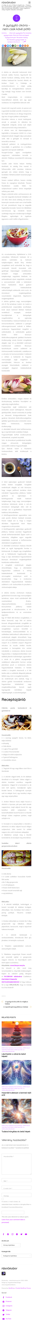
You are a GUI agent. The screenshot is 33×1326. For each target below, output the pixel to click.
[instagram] (12, 1234)
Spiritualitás (18, 1049)
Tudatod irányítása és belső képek (16, 1131)
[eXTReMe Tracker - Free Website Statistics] (3, 1275)
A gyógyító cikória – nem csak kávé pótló (16, 27)
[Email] (15, 46)
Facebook (8, 1297)
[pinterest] (8, 1234)
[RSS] (25, 46)
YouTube (8, 1319)
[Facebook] (3, 46)
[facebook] (3, 1234)
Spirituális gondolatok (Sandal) (12, 1048)
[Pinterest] (5, 46)
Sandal (4, 33)
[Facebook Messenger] (8, 46)
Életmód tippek (24, 35)
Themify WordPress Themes (23, 1288)
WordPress (11, 1288)
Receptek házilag (22, 37)
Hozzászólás (9, 1156)
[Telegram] (10, 46)
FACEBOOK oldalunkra (13, 976)
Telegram (8, 1310)
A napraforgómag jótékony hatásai (15, 1007)
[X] (13, 46)
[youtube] (26, 1234)
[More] (28, 46)
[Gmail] (18, 46)
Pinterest (8, 1301)
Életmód (16, 35)
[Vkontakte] (20, 46)
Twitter (7, 1314)
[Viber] (23, 46)
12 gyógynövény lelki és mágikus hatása (16, 1003)
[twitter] (21, 1234)
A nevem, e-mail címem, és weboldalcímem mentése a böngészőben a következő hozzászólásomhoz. (16, 1204)
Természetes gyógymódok (15, 40)
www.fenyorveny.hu (17, 965)
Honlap (6, 1196)
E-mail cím (8, 1188)
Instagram (8, 1306)
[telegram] (17, 1234)
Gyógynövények (10, 37)
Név (5, 1181)
